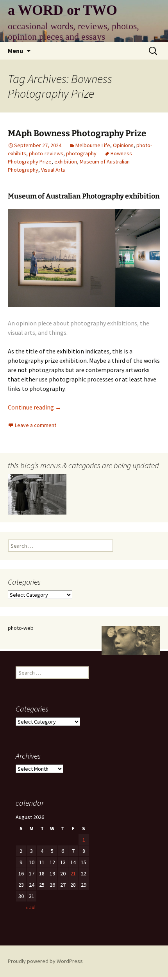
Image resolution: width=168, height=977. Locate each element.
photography (81, 153)
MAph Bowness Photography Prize (77, 133)
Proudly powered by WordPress (45, 961)
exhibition (65, 161)
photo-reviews (46, 153)
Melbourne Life (92, 145)
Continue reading (34, 407)
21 (73, 873)
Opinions (123, 145)
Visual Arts (53, 169)
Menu (15, 50)
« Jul (30, 907)
